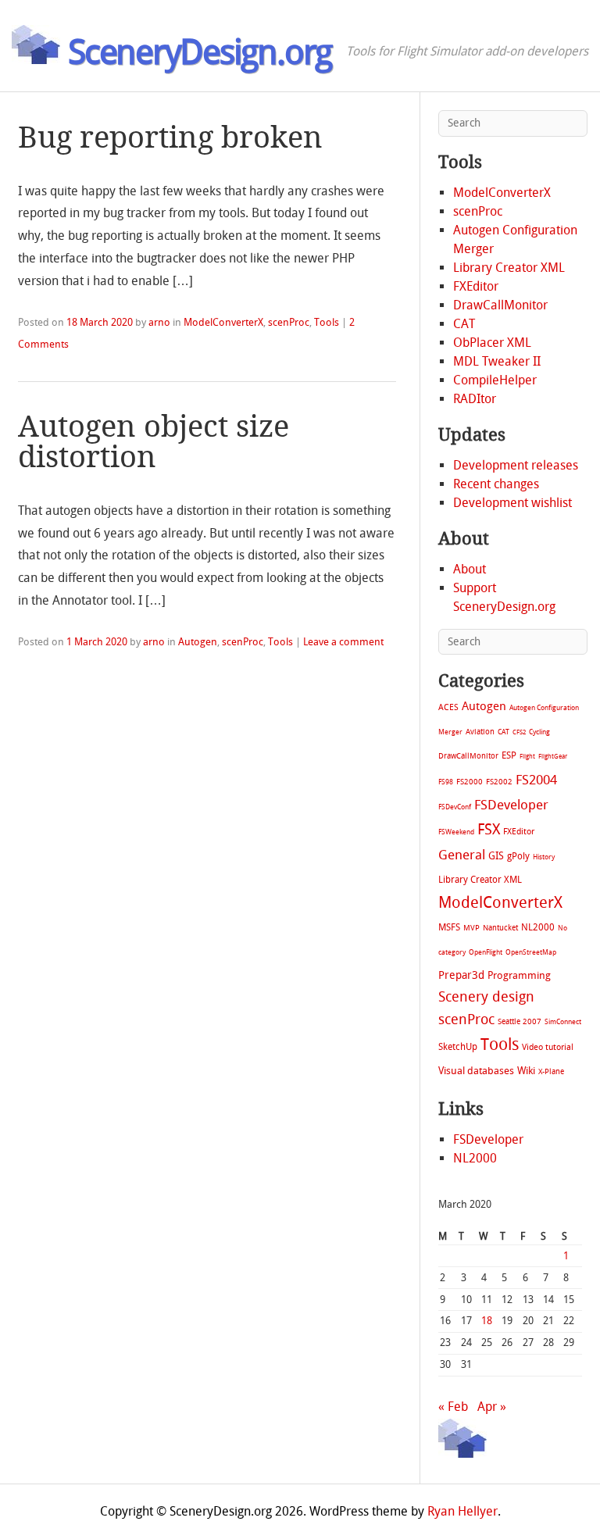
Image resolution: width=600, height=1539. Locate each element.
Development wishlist (512, 502)
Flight (527, 756)
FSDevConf (454, 807)
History (544, 857)
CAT (464, 323)
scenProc (288, 322)
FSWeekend (456, 832)
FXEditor (475, 286)
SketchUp (457, 1046)
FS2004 (536, 779)
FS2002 (499, 782)
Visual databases (476, 1071)
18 (486, 1321)
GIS (496, 856)
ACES (448, 707)
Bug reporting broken (170, 137)
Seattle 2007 (519, 1022)
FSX (488, 829)
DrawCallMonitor (500, 305)
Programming (519, 975)
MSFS (449, 927)
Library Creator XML (509, 267)
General (461, 854)
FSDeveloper (511, 804)
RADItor (474, 398)
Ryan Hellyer (462, 1511)
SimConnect (563, 1022)
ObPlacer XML (492, 342)
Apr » (491, 1406)
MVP (471, 928)
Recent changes (496, 484)
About (469, 569)
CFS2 (519, 732)
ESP (509, 755)
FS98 (445, 781)
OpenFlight (485, 952)
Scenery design (486, 997)
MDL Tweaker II (497, 361)
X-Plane (551, 1071)
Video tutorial (547, 1047)
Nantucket (500, 928)
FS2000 (469, 781)
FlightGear (552, 756)
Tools (326, 322)
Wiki (526, 1071)
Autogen (197, 642)
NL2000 (538, 927)
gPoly (518, 856)
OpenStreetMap (530, 952)
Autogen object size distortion (153, 441)
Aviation (480, 731)
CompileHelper (495, 380)
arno (159, 322)
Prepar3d (461, 975)
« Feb (453, 1406)
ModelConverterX (223, 322)
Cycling (539, 731)
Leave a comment (343, 642)
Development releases (515, 465)
